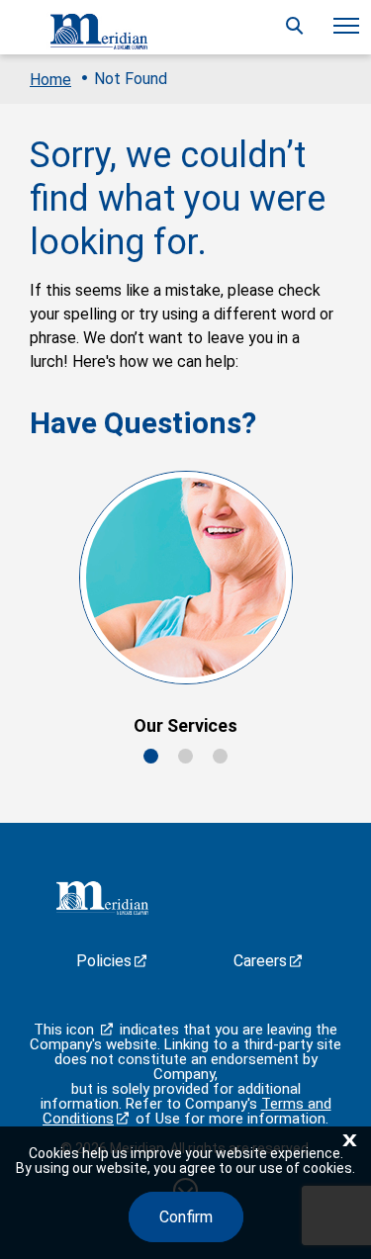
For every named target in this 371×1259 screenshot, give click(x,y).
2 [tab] (185, 756)
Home (50, 79)
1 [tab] (150, 756)
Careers (260, 960)
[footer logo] (100, 901)
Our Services (185, 725)
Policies (104, 960)
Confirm (186, 1217)
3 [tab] (220, 756)
